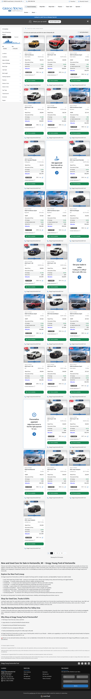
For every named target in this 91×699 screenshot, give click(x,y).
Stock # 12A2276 (28, 364)
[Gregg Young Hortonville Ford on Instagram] (85, 663)
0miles (87, 56)
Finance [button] (60, 6)
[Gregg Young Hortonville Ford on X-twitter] (81, 663)
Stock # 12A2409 (73, 158)
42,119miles (86, 212)
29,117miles (86, 471)
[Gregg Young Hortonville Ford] (12, 9)
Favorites (73, 1)
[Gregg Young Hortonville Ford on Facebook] (78, 663)
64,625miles (86, 421)
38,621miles (41, 522)
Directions (45, 672)
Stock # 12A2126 (50, 467)
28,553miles (63, 265)
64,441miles (63, 315)
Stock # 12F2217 (73, 364)
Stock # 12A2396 (73, 417)
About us (26, 674)
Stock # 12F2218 (28, 312)
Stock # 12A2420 (50, 364)
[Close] (88, 21)
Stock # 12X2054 (50, 53)
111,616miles (40, 162)
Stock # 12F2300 (73, 312)
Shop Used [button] (51, 6)
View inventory (27, 672)
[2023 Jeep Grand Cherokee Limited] (79, 148)
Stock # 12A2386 (50, 105)
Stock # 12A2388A (28, 158)
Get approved (27, 676)
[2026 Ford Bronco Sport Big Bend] (79, 96)
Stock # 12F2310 (73, 105)
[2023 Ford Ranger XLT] (79, 199)
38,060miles (41, 368)
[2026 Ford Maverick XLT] (34, 458)
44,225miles (41, 56)
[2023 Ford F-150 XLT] (56, 43)
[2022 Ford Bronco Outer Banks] (34, 43)
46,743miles (63, 56)
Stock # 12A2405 (50, 261)
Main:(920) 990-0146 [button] (8, 677)
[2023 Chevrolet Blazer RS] (56, 302)
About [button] (33, 12)
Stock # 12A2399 (50, 312)
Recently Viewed (84, 1)
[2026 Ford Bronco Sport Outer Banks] (79, 43)
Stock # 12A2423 (50, 417)
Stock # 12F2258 (28, 467)
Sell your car (45, 674)
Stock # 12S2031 (28, 53)
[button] (13, 1)
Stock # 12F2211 (28, 208)
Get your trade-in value (55, 21)
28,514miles (41, 109)
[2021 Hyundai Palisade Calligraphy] (34, 148)
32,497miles (86, 162)
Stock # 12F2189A (28, 261)
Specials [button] (78, 6)
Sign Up (75, 685)
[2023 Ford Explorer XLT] (56, 96)
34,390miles (41, 265)
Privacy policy (27, 678)
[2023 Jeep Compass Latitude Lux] (79, 458)
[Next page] (64, 553)
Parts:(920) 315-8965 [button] (8, 680)
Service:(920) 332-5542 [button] (8, 678)
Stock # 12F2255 (50, 208)
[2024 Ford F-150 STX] (34, 96)
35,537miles (63, 368)
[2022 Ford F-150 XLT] (79, 407)
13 (61, 553)
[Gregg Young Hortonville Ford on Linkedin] (88, 663)
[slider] (2, 43)
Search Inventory (31, 6)
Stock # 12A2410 (73, 208)
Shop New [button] (42, 6)
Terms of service (47, 678)
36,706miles (63, 421)
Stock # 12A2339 (28, 105)
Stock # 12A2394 (73, 467)
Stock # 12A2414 (28, 518)
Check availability (31, 80)
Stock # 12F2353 (73, 53)
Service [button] (26, 12)
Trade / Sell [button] (69, 6)
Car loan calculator (47, 676)
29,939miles (63, 471)
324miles (41, 212)
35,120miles (63, 109)
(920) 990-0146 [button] (31, 1)
